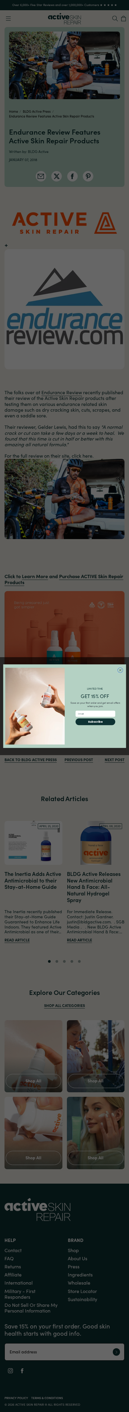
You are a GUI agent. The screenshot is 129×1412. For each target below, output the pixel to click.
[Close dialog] (120, 670)
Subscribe (95, 722)
